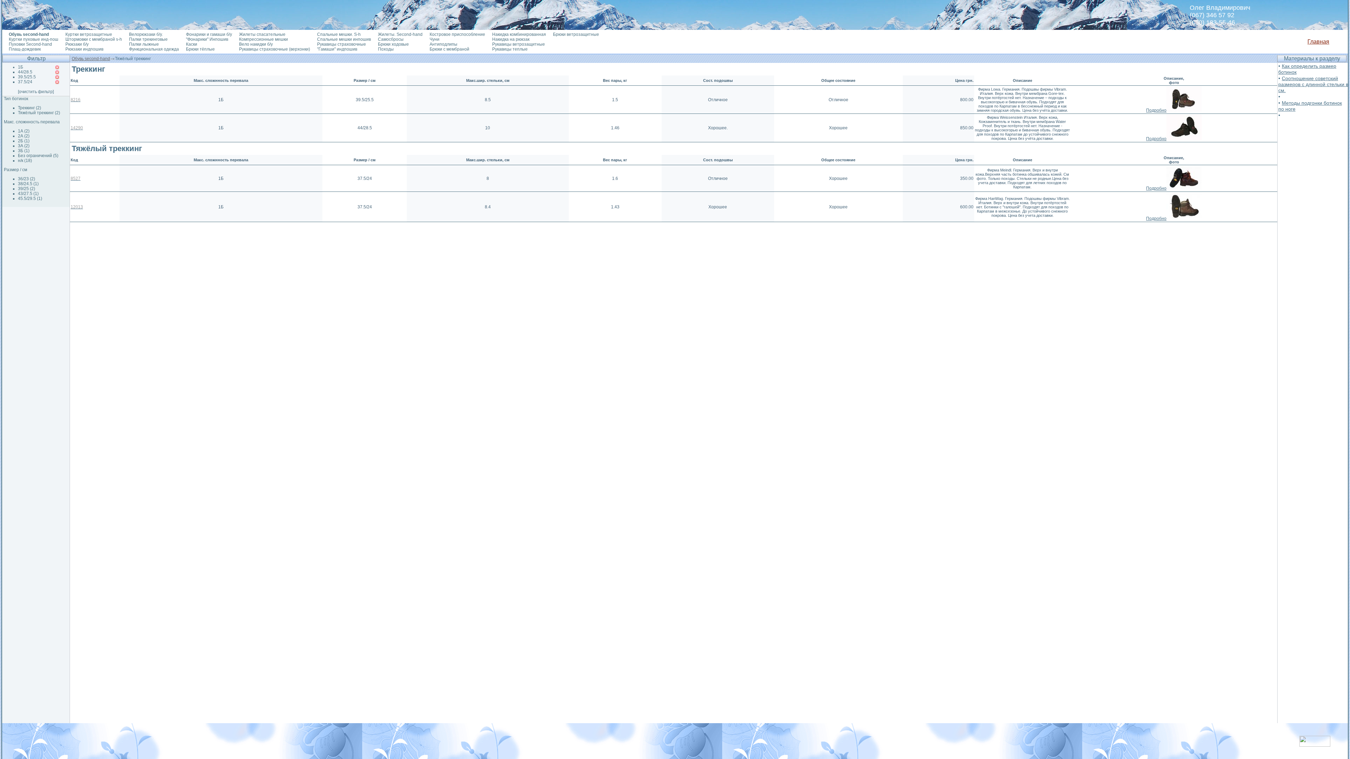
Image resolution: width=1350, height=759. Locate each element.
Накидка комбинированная (519, 34)
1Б (20, 67)
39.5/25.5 (27, 76)
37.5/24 (25, 81)
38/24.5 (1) (28, 183)
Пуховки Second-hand (30, 44)
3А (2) (24, 145)
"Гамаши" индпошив (337, 49)
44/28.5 (25, 72)
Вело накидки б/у (256, 44)
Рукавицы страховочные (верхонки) (274, 49)
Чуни (434, 39)
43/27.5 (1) (28, 193)
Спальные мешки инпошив (344, 39)
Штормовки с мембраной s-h (93, 39)
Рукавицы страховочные (341, 44)
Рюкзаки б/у (77, 44)
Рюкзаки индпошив (84, 49)
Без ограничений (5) (38, 155)
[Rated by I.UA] (1314, 745)
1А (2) (24, 131)
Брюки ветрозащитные (576, 34)
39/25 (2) (26, 188)
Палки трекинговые (148, 39)
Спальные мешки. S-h (339, 34)
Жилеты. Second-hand (400, 34)
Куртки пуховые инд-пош (33, 39)
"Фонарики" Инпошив (207, 39)
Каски (191, 44)
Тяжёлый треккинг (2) (39, 112)
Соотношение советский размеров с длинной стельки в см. (1313, 84)
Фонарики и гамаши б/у (209, 34)
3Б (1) (24, 150)
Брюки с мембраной (449, 49)
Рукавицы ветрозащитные (518, 44)
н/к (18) (25, 160)
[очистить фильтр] (36, 91)
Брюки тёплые (200, 49)
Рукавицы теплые (510, 49)
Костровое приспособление (457, 34)
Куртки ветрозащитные (88, 34)
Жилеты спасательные (262, 34)
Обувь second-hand (91, 58)
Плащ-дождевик (25, 49)
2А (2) (24, 136)
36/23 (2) (26, 178)
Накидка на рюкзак (510, 39)
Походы (386, 49)
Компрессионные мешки (263, 39)
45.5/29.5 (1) (30, 198)
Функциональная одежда (154, 49)
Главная (1318, 42)
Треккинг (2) (29, 107)
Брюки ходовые (393, 44)
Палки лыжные (144, 44)
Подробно (1156, 110)
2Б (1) (24, 140)
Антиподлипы (443, 44)
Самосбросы (391, 39)
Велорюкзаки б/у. (146, 34)
